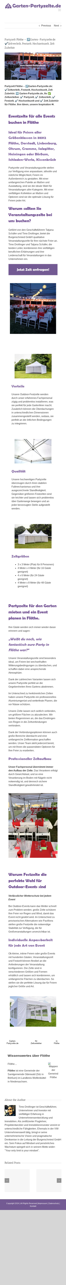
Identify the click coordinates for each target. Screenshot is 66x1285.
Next (56, 25)
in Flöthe (56, 1042)
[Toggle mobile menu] (59, 10)
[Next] (59, 1180)
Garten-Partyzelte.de (12, 1042)
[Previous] (7, 1180)
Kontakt (33, 1206)
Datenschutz (54, 1203)
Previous (46, 25)
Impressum (42, 1203)
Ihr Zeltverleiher (36, 1042)
